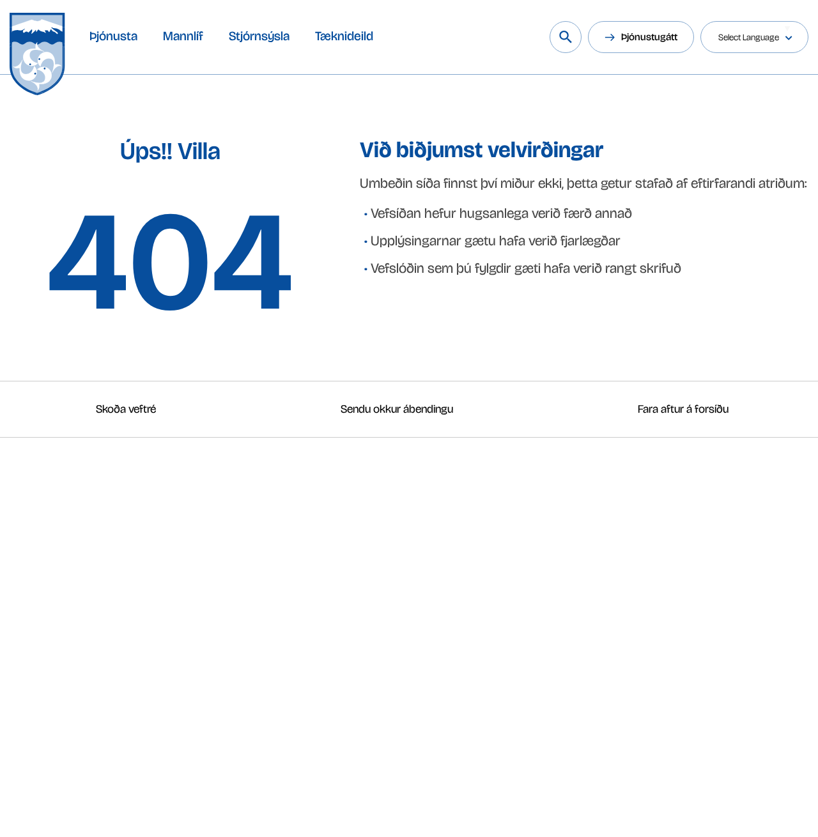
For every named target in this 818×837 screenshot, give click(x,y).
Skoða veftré (126, 409)
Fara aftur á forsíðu (683, 409)
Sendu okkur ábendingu (397, 409)
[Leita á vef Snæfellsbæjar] (566, 37)
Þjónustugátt (649, 37)
